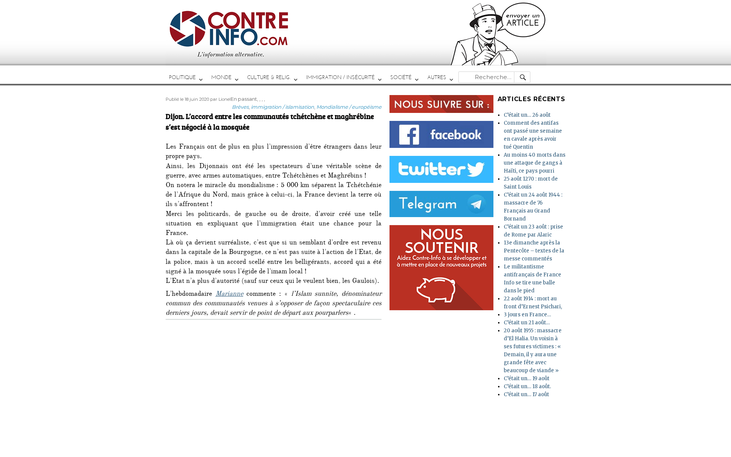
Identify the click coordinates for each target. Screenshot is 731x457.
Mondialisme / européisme (348, 107)
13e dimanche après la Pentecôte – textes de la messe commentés (534, 251)
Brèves (240, 107)
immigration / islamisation (282, 107)
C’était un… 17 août (526, 394)
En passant (244, 99)
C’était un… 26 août (527, 115)
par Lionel (220, 99)
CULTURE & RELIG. (268, 77)
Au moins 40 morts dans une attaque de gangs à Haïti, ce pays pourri (534, 163)
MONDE (221, 77)
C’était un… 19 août (526, 378)
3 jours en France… (527, 314)
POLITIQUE (182, 77)
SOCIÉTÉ (401, 77)
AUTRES (436, 77)
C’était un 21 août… (527, 322)
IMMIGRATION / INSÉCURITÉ (340, 77)
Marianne (229, 294)
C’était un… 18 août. (527, 386)
